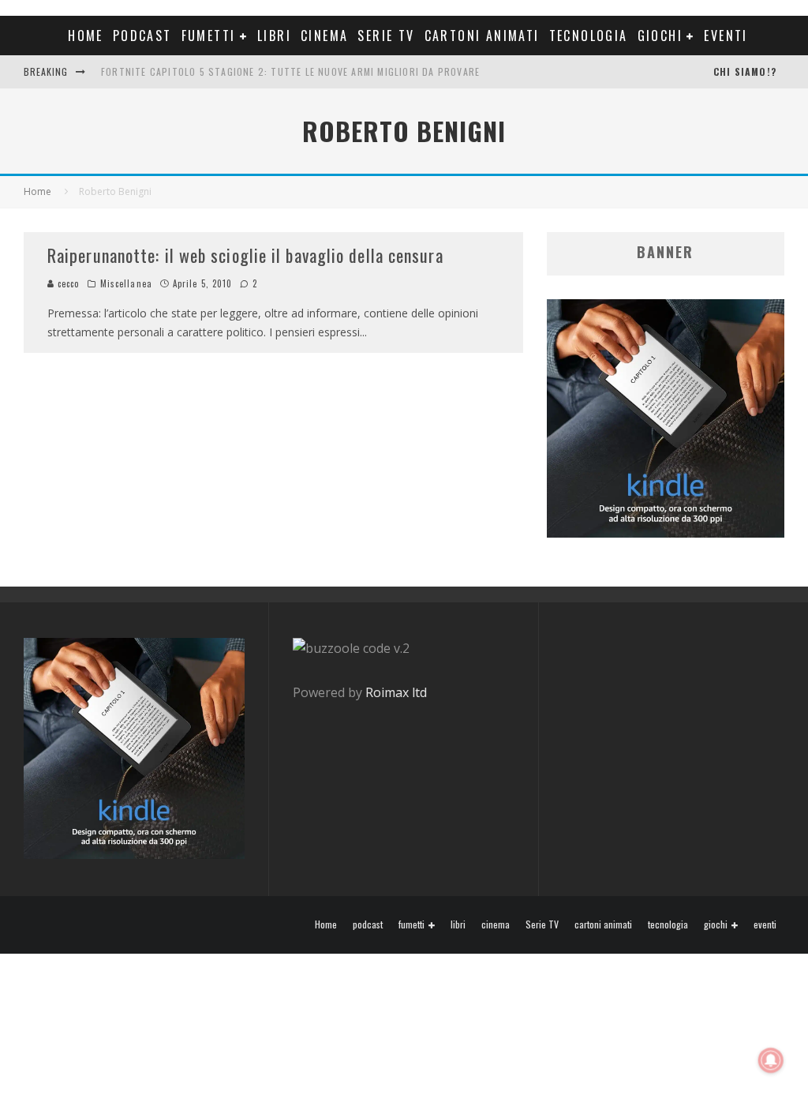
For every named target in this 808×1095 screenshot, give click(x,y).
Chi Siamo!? (744, 71)
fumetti (208, 35)
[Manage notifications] (771, 1060)
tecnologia (588, 35)
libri (274, 35)
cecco (67, 283)
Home (85, 35)
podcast (142, 35)
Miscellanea (126, 283)
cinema (324, 35)
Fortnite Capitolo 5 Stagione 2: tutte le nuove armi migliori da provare (290, 71)
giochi (660, 35)
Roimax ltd (396, 692)
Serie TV (385, 35)
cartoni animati (482, 35)
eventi (725, 35)
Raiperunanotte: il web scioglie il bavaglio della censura (245, 255)
